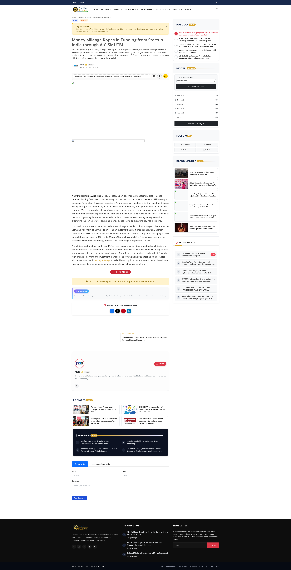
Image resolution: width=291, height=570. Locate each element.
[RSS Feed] (77, 386)
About (82, 2)
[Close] (166, 26)
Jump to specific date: (184, 77)
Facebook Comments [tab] (101, 464)
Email (124, 471)
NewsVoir (193, 566)
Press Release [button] (162, 9)
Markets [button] (176, 9)
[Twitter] (117, 311)
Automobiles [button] (131, 9)
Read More (120, 272)
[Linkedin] (129, 311)
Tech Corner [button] (146, 9)
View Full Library (196, 123)
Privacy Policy (214, 566)
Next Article (126, 333)
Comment (75, 481)
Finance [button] (116, 9)
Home (96, 9)
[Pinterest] (123, 311)
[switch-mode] (217, 2)
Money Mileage (102, 260)
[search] (217, 9)
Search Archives (196, 86)
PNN (77, 372)
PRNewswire (182, 566)
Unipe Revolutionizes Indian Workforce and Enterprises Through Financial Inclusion (144, 338)
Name (74, 471)
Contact (74, 2)
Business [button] (105, 9)
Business (81, 17)
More (187, 9)
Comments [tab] (80, 464)
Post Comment (79, 498)
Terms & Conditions (168, 566)
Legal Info (203, 566)
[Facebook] (112, 311)
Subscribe (213, 545)
